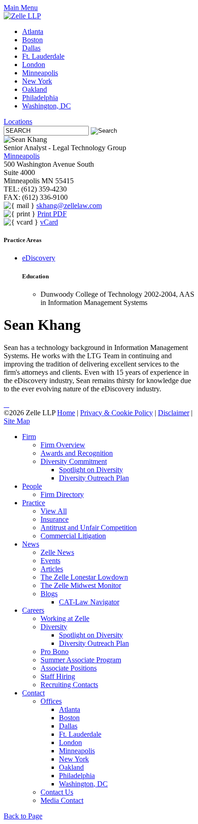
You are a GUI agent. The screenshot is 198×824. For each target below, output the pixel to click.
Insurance (55, 519)
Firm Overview (63, 445)
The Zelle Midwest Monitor (81, 585)
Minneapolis (40, 73)
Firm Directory (62, 494)
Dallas (31, 48)
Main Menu (21, 7)
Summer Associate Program (81, 660)
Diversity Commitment (74, 461)
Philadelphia (40, 98)
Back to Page (23, 816)
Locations (18, 121)
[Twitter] (6, 404)
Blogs (49, 594)
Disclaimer (173, 413)
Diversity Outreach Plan (94, 478)
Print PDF (52, 214)
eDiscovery (38, 258)
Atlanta (32, 31)
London (33, 64)
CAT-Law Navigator (89, 602)
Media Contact (62, 800)
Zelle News (57, 552)
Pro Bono (55, 651)
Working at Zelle (65, 618)
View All (54, 511)
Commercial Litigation (73, 536)
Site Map (17, 421)
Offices (51, 701)
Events (50, 560)
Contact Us (57, 792)
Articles (52, 569)
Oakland (34, 89)
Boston (32, 40)
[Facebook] (8, 404)
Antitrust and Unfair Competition (89, 527)
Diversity (54, 627)
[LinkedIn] (5, 404)
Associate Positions (69, 668)
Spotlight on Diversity (91, 470)
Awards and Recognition (77, 453)
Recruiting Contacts (69, 685)
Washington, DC (46, 106)
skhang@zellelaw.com (69, 205)
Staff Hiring (58, 676)
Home (66, 413)
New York (37, 81)
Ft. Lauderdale (43, 56)
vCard (49, 222)
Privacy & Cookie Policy (116, 413)
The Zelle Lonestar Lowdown (84, 577)
